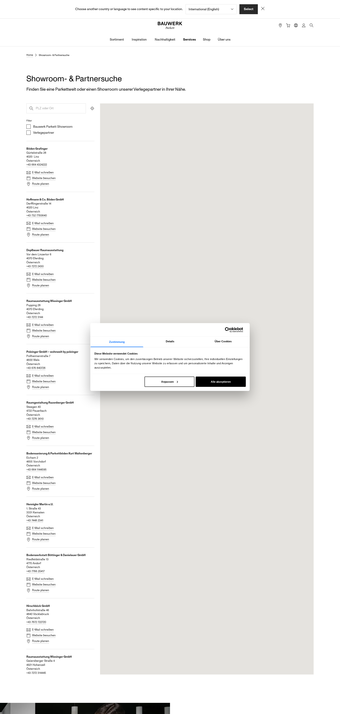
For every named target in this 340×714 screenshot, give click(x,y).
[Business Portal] (304, 25)
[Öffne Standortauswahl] (296, 25)
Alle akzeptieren (221, 381)
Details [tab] (170, 341)
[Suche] (311, 25)
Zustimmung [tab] (117, 341)
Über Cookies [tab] (223, 341)
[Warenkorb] (288, 25)
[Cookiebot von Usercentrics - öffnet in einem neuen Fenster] (230, 329)
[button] (125, 432)
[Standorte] (280, 25)
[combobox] (211, 9)
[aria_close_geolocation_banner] (263, 9)
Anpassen (167, 381)
